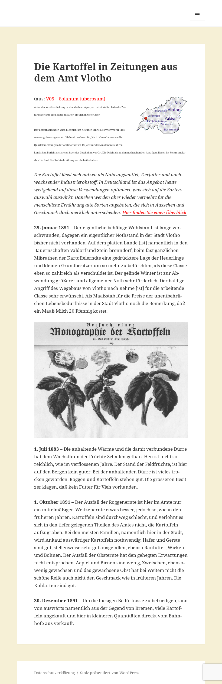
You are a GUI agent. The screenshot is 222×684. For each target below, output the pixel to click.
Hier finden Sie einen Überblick (154, 212)
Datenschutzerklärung (54, 672)
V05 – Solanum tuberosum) (75, 99)
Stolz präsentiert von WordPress (109, 672)
